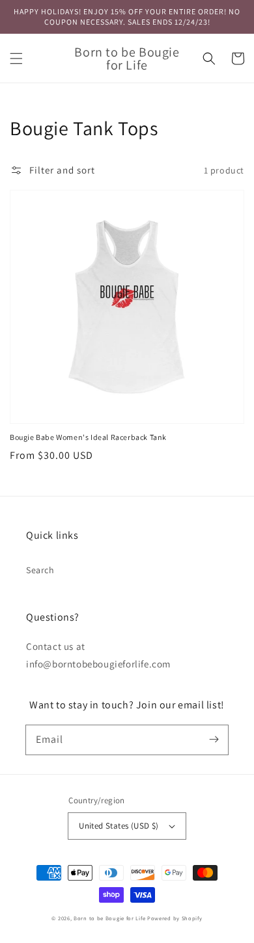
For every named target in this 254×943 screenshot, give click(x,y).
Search (40, 570)
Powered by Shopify (175, 918)
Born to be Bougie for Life (109, 918)
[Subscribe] (213, 739)
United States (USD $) (118, 825)
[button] (16, 58)
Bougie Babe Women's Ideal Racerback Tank (88, 437)
